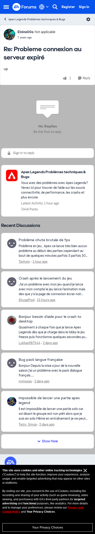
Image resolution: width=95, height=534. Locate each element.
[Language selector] (44, 6)
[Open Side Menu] (6, 6)
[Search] (55, 7)
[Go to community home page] (24, 7)
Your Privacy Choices (47, 527)
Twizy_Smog (28, 424)
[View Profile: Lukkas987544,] (11, 320)
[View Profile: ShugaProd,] (11, 281)
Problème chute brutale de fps (44, 240)
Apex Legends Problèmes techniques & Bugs (36, 19)
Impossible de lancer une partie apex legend (49, 400)
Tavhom (24, 262)
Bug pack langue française (41, 359)
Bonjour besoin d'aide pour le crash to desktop (50, 319)
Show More (50, 441)
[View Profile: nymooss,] (11, 363)
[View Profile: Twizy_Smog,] (11, 401)
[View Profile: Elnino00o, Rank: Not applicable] (9, 34)
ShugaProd (26, 300)
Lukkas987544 (29, 343)
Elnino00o (25, 32)
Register (68, 7)
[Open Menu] (88, 19)
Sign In (84, 7)
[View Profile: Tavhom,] (11, 243)
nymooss (25, 381)
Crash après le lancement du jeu (45, 278)
